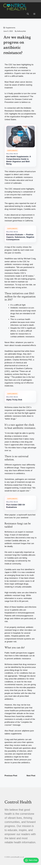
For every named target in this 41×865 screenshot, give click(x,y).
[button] (28, 14)
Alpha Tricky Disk (14, 400)
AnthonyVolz (21, 31)
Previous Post (11, 776)
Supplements (10, 28)
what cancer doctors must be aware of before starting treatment (18, 85)
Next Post (31, 776)
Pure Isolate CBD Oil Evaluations (15, 506)
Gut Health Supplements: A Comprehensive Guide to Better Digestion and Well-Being (18, 160)
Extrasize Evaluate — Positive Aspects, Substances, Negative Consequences (20, 237)
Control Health (18, 802)
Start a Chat (33, 860)
